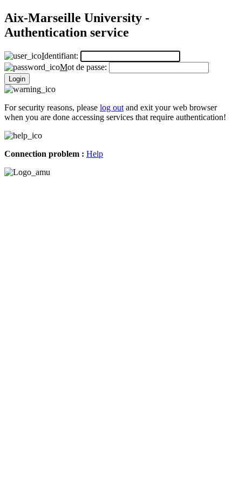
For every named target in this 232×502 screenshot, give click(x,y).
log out (112, 107)
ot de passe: (84, 67)
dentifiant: (61, 55)
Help (94, 153)
